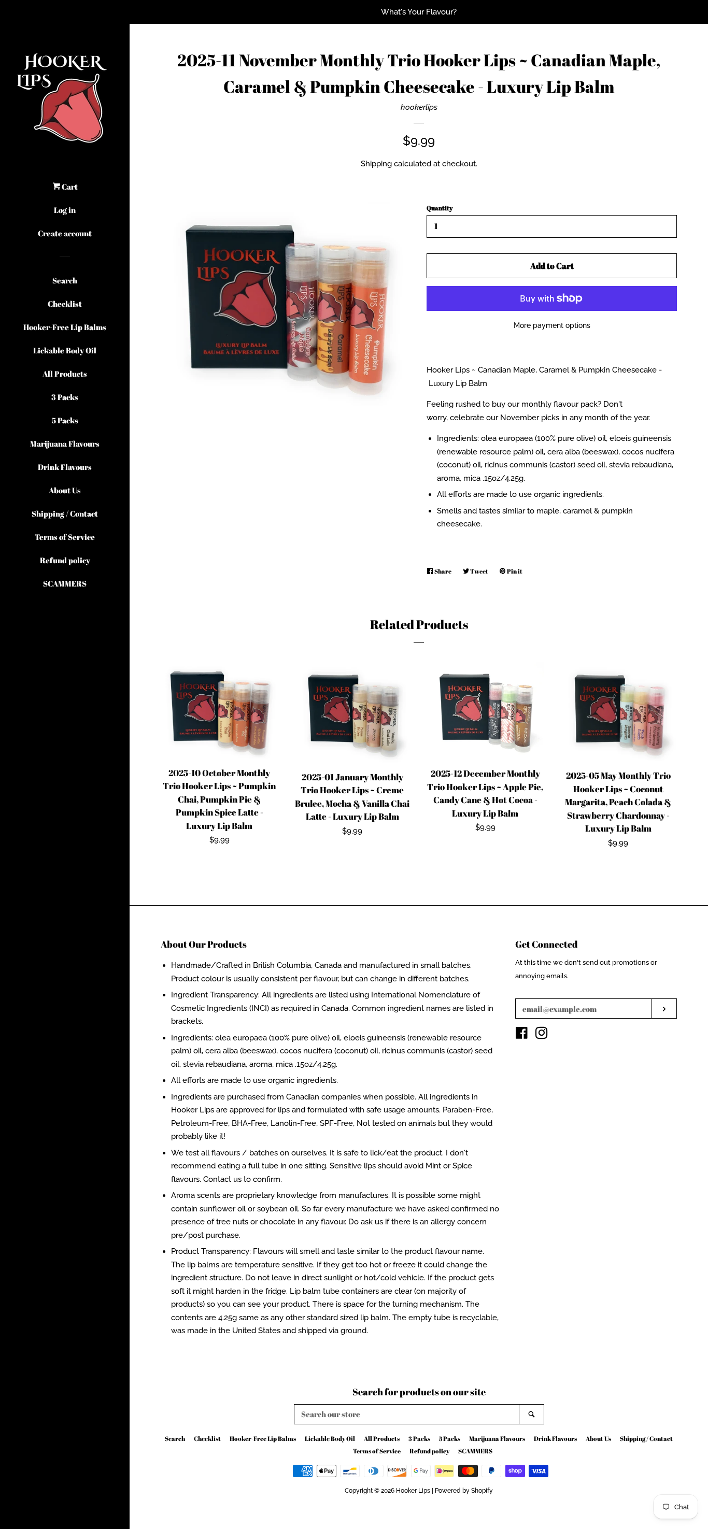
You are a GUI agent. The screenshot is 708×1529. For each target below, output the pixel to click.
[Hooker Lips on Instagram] (541, 1035)
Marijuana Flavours (65, 443)
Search (64, 280)
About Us (65, 490)
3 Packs (64, 397)
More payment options (552, 325)
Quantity (439, 208)
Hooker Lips (413, 1490)
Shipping (376, 163)
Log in (65, 210)
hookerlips (419, 107)
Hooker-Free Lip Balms (64, 327)
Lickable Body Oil (64, 350)
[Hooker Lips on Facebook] (521, 1035)
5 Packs (65, 420)
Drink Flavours (65, 467)
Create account (65, 233)
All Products (65, 373)
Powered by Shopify (464, 1490)
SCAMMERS (65, 583)
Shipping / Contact (65, 513)
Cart (69, 186)
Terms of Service (65, 537)
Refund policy (65, 560)
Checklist (65, 303)
